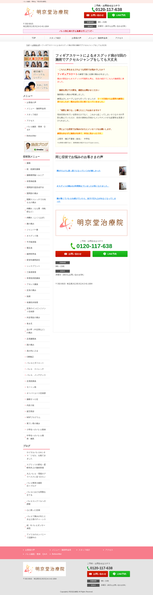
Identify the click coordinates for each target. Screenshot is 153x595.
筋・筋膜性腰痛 (33, 169)
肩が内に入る (32, 351)
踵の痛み (31, 345)
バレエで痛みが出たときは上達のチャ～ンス (36, 517)
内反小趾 (30, 405)
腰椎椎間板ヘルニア (35, 175)
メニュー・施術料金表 (97, 38)
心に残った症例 (33, 510)
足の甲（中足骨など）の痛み (36, 331)
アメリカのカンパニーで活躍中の (36, 536)
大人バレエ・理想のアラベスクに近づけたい (36, 475)
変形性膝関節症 (33, 260)
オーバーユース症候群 (36, 393)
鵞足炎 (29, 248)
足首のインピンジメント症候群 (36, 310)
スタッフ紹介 (55, 38)
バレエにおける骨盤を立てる (36, 493)
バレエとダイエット (35, 363)
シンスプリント (33, 266)
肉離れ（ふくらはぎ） (36, 218)
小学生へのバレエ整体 (36, 430)
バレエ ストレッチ (35, 369)
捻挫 (28, 296)
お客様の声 (76, 38)
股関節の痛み (32, 193)
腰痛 (28, 163)
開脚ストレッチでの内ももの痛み (36, 201)
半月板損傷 (31, 242)
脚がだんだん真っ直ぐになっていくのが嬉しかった (79, 171)
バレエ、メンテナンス (36, 375)
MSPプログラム (33, 417)
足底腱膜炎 (31, 339)
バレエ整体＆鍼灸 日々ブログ (35, 484)
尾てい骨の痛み (33, 423)
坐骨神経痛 (31, 181)
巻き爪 (29, 324)
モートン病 (31, 387)
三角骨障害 (31, 272)
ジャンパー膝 (32, 230)
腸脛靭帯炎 (31, 254)
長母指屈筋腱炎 (33, 278)
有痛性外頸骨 (32, 302)
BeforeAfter (31, 136)
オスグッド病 (32, 236)
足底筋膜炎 (31, 381)
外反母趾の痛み (33, 317)
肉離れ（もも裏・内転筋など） (36, 210)
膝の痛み (30, 224)
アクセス (119, 38)
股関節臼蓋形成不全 (35, 187)
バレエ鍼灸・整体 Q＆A (36, 128)
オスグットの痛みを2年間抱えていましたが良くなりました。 (83, 186)
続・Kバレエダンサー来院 (36, 526)
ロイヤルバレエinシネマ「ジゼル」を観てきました (36, 455)
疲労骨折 (30, 411)
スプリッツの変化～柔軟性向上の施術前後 (36, 466)
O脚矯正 (30, 357)
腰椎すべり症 (32, 399)
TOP (34, 38)
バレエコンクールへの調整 (36, 502)
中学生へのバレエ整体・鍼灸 (35, 437)
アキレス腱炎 (32, 284)
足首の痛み (31, 290)
